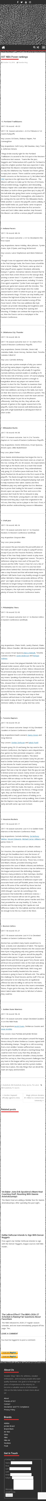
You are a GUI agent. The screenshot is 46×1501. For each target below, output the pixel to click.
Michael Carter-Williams (31, 839)
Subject (8, 1477)
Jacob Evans (19, 1026)
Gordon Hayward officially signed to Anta (11, 1096)
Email (7, 1474)
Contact (7, 1404)
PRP (3, 179)
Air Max (7, 1431)
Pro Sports (15, 1088)
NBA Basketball (16, 1085)
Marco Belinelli (29, 653)
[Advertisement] (12, 108)
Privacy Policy (9, 1409)
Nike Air (7, 1440)
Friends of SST (10, 1401)
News (24, 1085)
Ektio (6, 1434)
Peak (6, 1446)
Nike (6, 1437)
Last (7, 1469)
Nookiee (7, 1443)
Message (9, 1489)
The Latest (35, 1085)
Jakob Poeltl (33, 742)
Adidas (6, 1423)
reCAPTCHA (10, 1492)
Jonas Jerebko (6, 1029)
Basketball (6, 1085)
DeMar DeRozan (18, 742)
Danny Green (33, 735)
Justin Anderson (23, 655)
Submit (9, 1495)
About (6, 1398)
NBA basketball (6, 1088)
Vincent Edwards (14, 839)
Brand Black (8, 1429)
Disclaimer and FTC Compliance (16, 1407)
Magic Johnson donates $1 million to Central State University (34, 1098)
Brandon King (22, 62)
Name (8, 1463)
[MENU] (43, 47)
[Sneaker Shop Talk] (3, 47)
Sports (29, 1085)
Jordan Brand (9, 1426)
